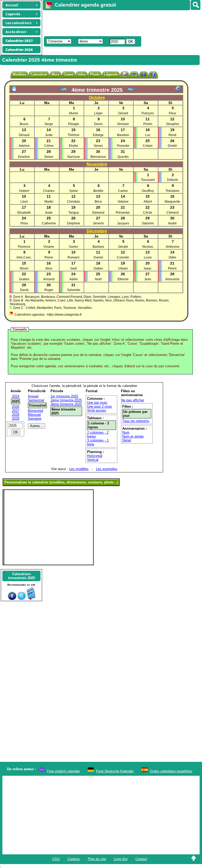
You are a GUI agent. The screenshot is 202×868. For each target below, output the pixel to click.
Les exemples (106, 469)
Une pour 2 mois (99, 406)
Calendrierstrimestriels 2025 (21, 576)
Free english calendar (63, 771)
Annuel (33, 396)
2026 (15, 407)
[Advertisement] (120, 22)
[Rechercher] (195, 5)
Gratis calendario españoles (171, 771)
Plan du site (97, 859)
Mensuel (34, 415)
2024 (15, 396)
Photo (95, 74)
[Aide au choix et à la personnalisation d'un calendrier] (153, 75)
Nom (125, 432)
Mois (55, 74)
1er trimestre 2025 (64, 396)
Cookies (74, 859)
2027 (15, 411)
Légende (111, 74)
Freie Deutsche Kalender (115, 771)
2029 (15, 418)
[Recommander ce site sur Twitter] (21, 599)
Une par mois (97, 403)
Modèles (19, 74)
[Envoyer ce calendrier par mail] (134, 74)
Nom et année (133, 436)
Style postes (96, 410)
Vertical (92, 460)
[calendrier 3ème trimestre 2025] (63, 90)
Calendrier (39, 74)
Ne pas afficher (132, 400)
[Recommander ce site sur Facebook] (12, 599)
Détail (126, 440)
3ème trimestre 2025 (66, 404)
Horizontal (94, 456)
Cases (68, 74)
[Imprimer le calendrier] (144, 75)
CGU (56, 859)
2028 (15, 415)
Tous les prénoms (135, 421)
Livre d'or (121, 859)
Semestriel (36, 400)
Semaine (34, 418)
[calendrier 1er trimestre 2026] (131, 90)
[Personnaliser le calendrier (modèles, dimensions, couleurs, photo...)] (178, 88)
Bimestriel (35, 411)
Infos (82, 74)
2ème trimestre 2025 (66, 400)
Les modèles (79, 469)
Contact (141, 859)
